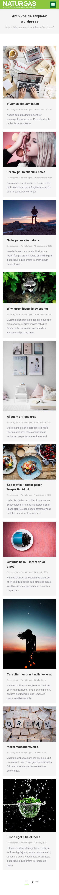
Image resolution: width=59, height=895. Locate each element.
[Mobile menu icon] (53, 5)
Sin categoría (12, 109)
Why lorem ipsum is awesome (27, 308)
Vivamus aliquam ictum (23, 104)
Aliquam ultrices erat (21, 417)
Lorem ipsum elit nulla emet (26, 172)
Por (26, 109)
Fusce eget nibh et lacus (23, 837)
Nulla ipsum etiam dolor (23, 240)
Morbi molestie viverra (22, 747)
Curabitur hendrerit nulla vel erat (29, 674)
